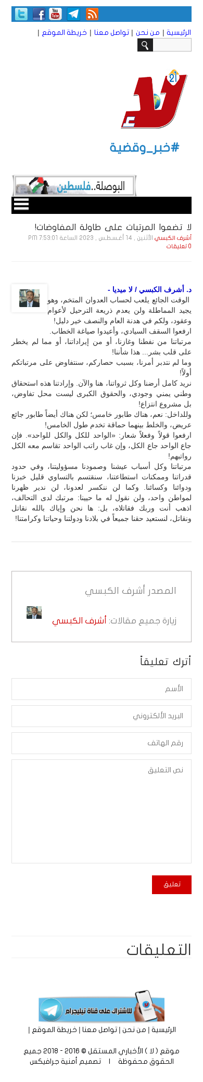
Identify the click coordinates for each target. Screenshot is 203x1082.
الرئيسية (179, 32)
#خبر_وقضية (145, 147)
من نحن (148, 32)
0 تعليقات (179, 246)
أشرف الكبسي (173, 238)
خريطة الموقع (64, 32)
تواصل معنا (111, 32)
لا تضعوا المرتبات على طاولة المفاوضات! (113, 227)
